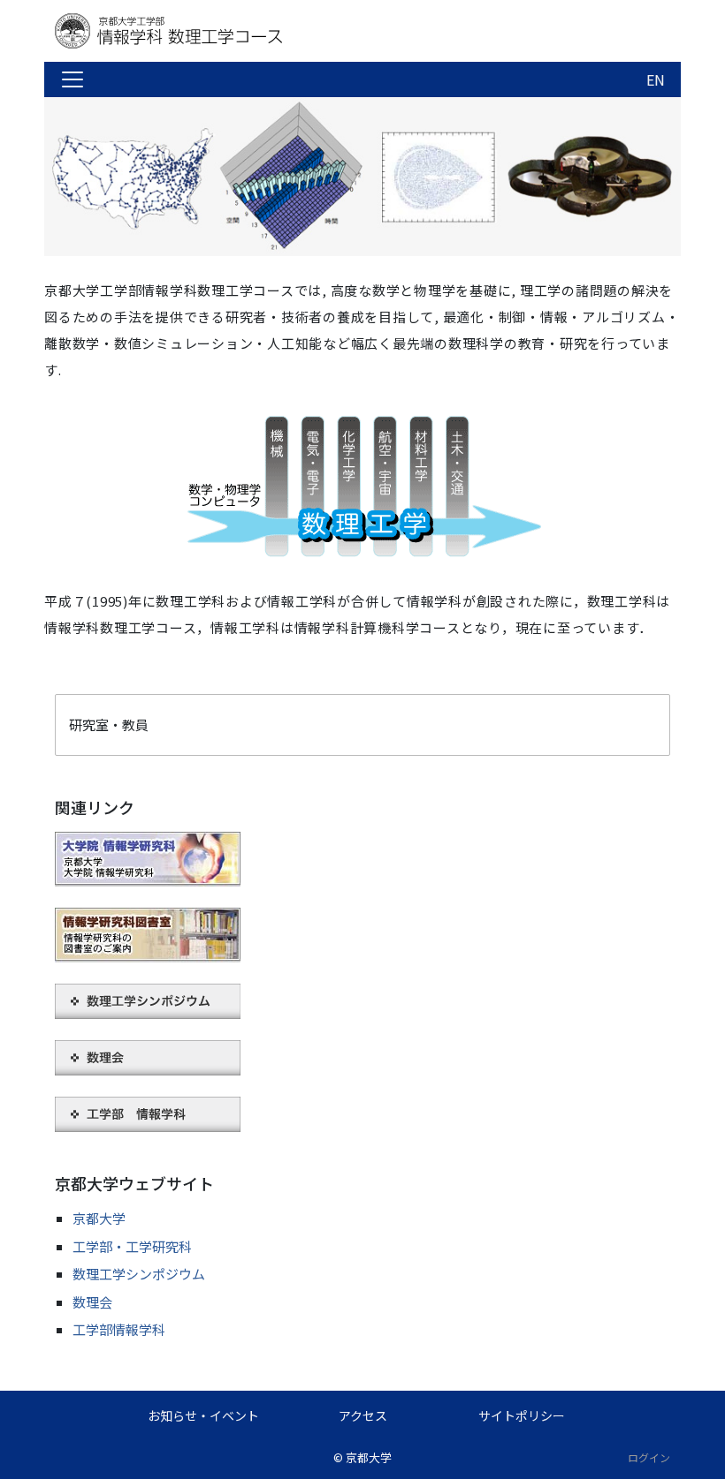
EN (655, 79)
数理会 (92, 1302)
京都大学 (99, 1218)
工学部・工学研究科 (132, 1246)
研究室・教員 (109, 724)
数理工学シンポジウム (138, 1273)
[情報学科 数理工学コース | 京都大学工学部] (196, 31)
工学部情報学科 (118, 1329)
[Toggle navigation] (72, 79)
